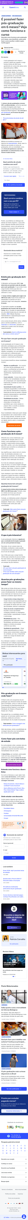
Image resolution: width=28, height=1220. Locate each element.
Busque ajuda (5, 1181)
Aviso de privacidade (20, 1189)
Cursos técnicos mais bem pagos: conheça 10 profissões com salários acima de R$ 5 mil (13, 896)
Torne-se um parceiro (14, 1198)
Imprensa (20, 1193)
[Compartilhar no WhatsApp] (2, 52)
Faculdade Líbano (9, 808)
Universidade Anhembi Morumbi (13, 815)
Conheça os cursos (6, 1163)
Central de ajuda (16, 1137)
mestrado (4, 324)
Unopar (6, 818)
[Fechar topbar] (26, 2)
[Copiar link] (12, 52)
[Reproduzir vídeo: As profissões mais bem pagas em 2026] (14, 961)
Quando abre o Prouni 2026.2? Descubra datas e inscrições (12, 879)
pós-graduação (5, 112)
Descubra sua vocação (7, 1159)
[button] (24, 1216)
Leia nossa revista (6, 1172)
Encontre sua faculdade (8, 1168)
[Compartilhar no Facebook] (5, 52)
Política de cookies (10, 1193)
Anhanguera (7, 811)
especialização (12, 143)
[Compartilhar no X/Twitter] (8, 52)
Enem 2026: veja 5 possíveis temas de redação (13, 871)
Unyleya (6, 813)
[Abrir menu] (3, 7)
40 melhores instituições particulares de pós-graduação (12, 887)
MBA (8, 314)
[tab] (3, 687)
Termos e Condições (7, 1189)
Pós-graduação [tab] (8, 665)
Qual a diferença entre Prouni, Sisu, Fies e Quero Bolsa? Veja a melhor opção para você (14, 790)
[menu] (25, 7)
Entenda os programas (8, 1177)
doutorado (13, 324)
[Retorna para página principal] (14, 7)
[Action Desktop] (14, 95)
